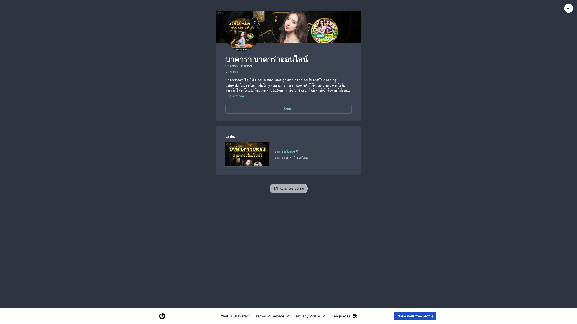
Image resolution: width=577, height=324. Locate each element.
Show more (234, 96)
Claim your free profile (414, 316)
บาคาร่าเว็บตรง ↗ (286, 151)
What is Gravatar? (235, 316)
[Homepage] (162, 316)
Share (288, 108)
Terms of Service (269, 316)
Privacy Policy (308, 316)
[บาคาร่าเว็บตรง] (247, 154)
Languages (341, 316)
